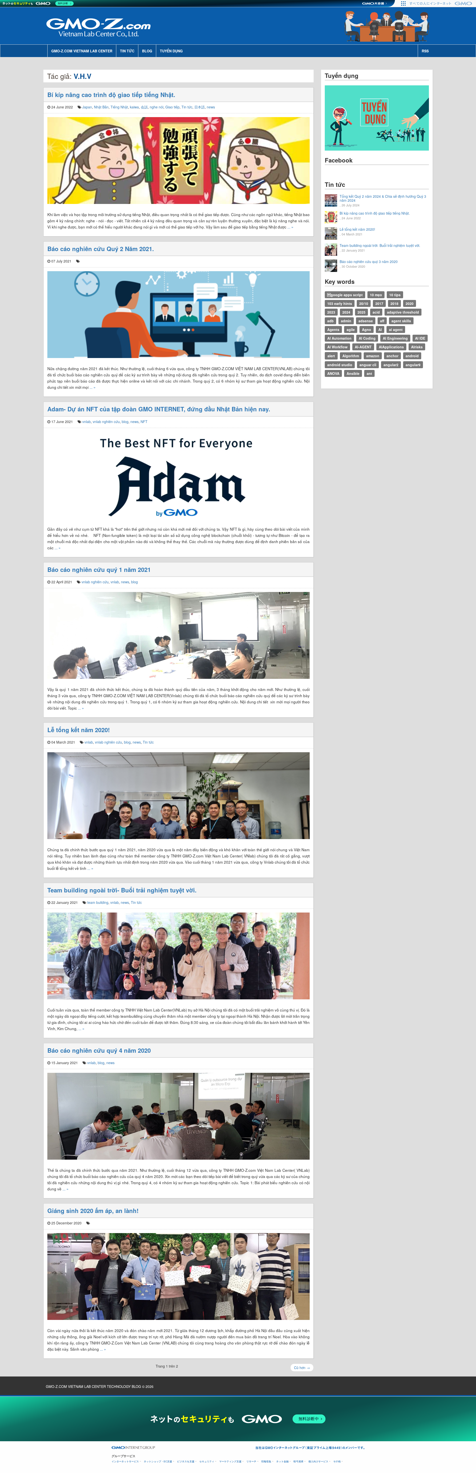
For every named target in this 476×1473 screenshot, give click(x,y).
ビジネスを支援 (185, 1461)
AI (380, 329)
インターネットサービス (125, 1461)
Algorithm (350, 356)
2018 (394, 303)
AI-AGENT (363, 347)
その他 (337, 1461)
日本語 (199, 106)
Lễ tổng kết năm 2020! (78, 729)
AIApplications (391, 347)
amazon (372, 356)
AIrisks (417, 347)
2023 (331, 312)
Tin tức (127, 50)
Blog (147, 50)
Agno (366, 329)
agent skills (401, 321)
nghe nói (156, 106)
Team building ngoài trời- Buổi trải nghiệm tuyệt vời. (122, 890)
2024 (346, 312)
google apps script (345, 294)
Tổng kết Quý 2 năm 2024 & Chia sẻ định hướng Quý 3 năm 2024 (383, 198)
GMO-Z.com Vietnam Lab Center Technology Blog (93, 1386)
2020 (410, 303)
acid (376, 312)
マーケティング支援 (230, 1461)
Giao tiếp (172, 106)
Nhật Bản (101, 106)
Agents (333, 329)
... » (290, 226)
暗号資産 (298, 1461)
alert (331, 356)
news (211, 106)
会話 (144, 106)
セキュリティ (206, 1461)
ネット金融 (282, 1461)
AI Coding (367, 338)
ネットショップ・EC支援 (158, 1461)
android (412, 356)
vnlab (86, 421)
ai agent (396, 329)
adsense (365, 321)
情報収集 (266, 1461)
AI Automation (339, 338)
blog (125, 421)
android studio (339, 364)
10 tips (395, 294)
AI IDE (420, 338)
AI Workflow (337, 347)
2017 (379, 303)
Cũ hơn (302, 1367)
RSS (425, 50)
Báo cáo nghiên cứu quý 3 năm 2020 (369, 261)
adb (330, 321)
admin (346, 321)
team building (97, 902)
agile (351, 329)
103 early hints (339, 303)
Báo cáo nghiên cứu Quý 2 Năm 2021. (100, 248)
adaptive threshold (403, 312)
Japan (87, 106)
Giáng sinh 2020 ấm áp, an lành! (93, 1210)
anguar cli (367, 364)
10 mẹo (376, 294)
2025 (361, 312)
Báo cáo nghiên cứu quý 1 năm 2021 (99, 569)
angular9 (413, 364)
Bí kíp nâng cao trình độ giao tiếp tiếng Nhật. (111, 94)
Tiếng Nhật (119, 106)
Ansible (353, 373)
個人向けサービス (318, 1461)
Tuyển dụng (171, 50)
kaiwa (134, 106)
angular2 (391, 364)
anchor (392, 356)
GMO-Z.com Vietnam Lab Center (81, 50)
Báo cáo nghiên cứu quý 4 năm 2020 (99, 1050)
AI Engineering (395, 338)
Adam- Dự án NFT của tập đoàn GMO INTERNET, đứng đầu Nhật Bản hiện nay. (158, 409)
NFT (144, 421)
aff (382, 321)
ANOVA (333, 373)
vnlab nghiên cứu (106, 421)
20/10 (363, 303)
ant (369, 373)
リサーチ (251, 1461)
